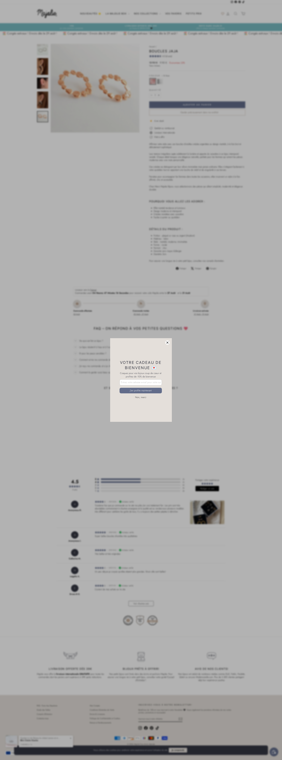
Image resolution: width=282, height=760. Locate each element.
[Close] (167, 343)
